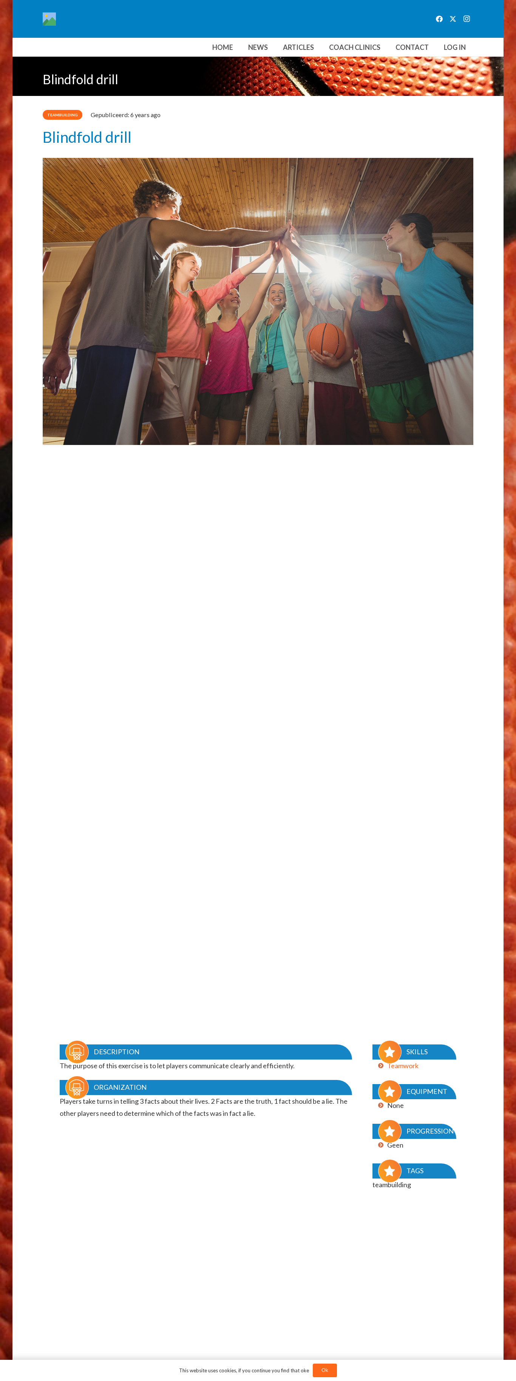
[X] (453, 19)
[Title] (49, 19)
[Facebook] (439, 19)
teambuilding (391, 1184)
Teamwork (403, 1065)
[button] (386, 47)
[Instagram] (466, 19)
